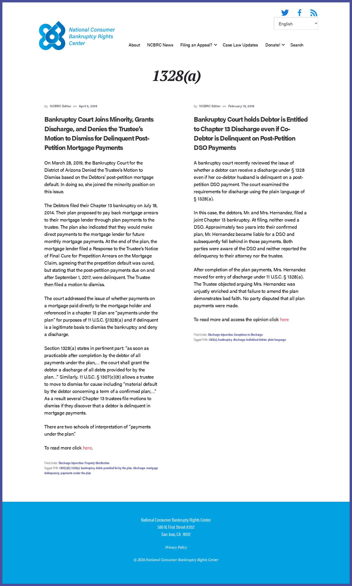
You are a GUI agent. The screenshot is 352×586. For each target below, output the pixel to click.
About (134, 45)
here (87, 447)
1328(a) (75, 467)
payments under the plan (76, 472)
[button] (215, 44)
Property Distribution (97, 462)
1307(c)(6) (64, 467)
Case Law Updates (240, 45)
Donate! (272, 45)
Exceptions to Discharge (248, 334)
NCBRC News (160, 45)
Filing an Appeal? (196, 45)
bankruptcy (88, 467)
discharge (139, 467)
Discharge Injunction (71, 462)
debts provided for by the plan (114, 467)
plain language (277, 339)
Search (296, 45)
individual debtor (256, 339)
